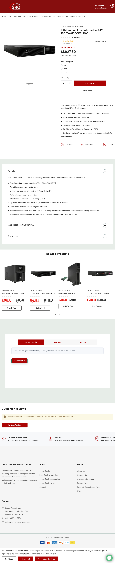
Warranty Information (21, 225)
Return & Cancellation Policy (89, 487)
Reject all (25, 559)
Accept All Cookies (46, 559)
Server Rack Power (47, 483)
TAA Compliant (68, 61)
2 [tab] (59, 314)
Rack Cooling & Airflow (49, 475)
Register (104, 8)
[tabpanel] (15, 286)
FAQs (79, 491)
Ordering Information (85, 479)
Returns (83, 342)
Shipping (57, 342)
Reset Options (66, 73)
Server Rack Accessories (50, 479)
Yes (65, 69)
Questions (31, 342)
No (65, 65)
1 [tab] (55, 314)
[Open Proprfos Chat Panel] (109, 558)
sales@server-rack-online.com (17, 522)
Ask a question (19, 361)
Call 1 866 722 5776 (13, 518)
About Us (81, 471)
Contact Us (82, 475)
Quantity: (65, 78)
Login (97, 8)
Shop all (43, 487)
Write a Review (14, 425)
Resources (13, 236)
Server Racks (45, 471)
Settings (9, 559)
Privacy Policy (82, 483)
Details (11, 171)
